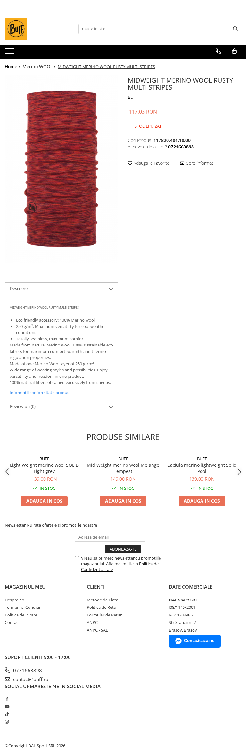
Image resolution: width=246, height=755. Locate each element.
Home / (13, 66)
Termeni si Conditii (22, 607)
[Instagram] (7, 722)
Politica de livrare (21, 615)
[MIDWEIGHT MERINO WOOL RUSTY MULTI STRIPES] (61, 169)
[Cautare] (235, 29)
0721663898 (27, 670)
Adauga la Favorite (150, 163)
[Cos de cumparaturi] (234, 51)
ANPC (92, 622)
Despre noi (15, 600)
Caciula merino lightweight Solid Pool (202, 468)
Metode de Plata (102, 600)
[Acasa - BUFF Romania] (37, 29)
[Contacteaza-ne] (218, 51)
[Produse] (10, 53)
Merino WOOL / (39, 66)
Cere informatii (199, 163)
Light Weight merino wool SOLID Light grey (44, 468)
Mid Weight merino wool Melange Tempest (123, 468)
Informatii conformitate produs (39, 392)
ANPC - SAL (97, 630)
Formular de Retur (104, 615)
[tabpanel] (61, 169)
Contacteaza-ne (199, 640)
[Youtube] (7, 707)
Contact (12, 622)
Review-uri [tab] (23, 406)
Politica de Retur (102, 607)
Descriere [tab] (19, 288)
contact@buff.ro (30, 679)
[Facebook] (7, 699)
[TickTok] (7, 714)
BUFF (133, 97)
